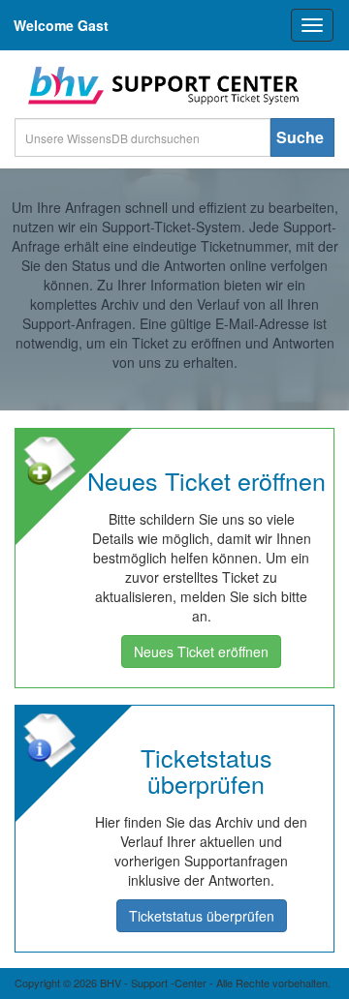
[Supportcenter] (160, 85)
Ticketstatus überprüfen (201, 915)
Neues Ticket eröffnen (201, 651)
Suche (300, 137)
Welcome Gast (61, 25)
